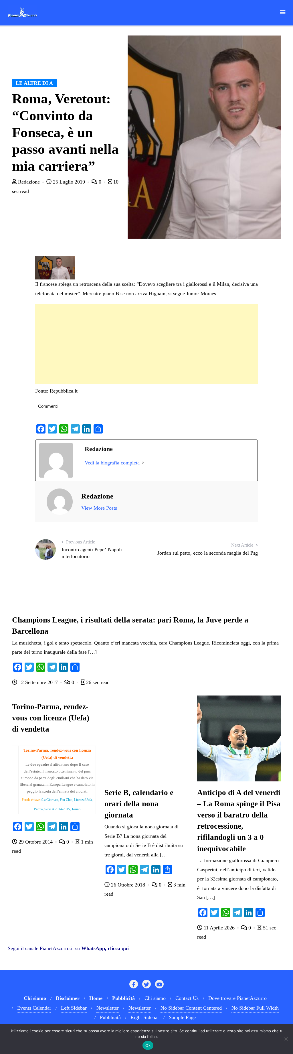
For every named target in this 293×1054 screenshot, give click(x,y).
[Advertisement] (146, 344)
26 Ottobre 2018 (128, 885)
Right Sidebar (144, 1017)
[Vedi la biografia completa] (143, 462)
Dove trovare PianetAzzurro (237, 998)
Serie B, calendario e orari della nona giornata (138, 803)
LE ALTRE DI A (34, 83)
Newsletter (107, 1008)
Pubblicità (110, 1017)
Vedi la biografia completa (112, 463)
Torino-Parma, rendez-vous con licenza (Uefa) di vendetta (50, 717)
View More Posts (99, 508)
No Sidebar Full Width (255, 1008)
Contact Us (187, 998)
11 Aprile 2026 (219, 928)
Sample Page (182, 1017)
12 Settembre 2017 (38, 682)
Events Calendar (34, 1008)
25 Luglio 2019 (69, 182)
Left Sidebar (74, 1008)
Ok (148, 1045)
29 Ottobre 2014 (35, 842)
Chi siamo (155, 998)
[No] (286, 1039)
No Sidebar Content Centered (191, 1008)
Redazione (29, 182)
